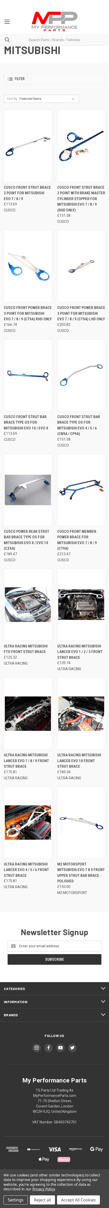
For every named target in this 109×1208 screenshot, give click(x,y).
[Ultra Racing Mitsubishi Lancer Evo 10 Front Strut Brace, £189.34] (81, 713)
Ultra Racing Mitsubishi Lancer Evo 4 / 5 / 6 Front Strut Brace (26, 870)
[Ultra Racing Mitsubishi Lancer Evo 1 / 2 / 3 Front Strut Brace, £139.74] (81, 605)
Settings (16, 1200)
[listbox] (48, 99)
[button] (54, 79)
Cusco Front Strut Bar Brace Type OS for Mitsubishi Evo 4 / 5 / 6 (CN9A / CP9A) (78, 425)
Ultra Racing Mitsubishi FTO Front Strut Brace (26, 649)
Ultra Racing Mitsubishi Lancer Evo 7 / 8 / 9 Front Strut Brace (26, 761)
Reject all (42, 1200)
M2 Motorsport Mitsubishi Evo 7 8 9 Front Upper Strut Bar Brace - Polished (81, 873)
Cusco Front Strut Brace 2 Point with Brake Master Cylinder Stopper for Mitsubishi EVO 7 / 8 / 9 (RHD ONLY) (81, 198)
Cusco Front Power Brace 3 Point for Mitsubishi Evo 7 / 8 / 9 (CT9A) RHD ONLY (28, 313)
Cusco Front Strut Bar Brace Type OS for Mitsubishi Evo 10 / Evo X (26, 422)
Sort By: (12, 99)
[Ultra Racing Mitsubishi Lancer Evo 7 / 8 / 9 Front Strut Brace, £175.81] (28, 713)
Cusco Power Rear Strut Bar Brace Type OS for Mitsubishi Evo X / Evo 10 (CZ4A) (26, 540)
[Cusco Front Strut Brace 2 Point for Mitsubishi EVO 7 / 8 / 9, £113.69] (28, 146)
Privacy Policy (43, 1189)
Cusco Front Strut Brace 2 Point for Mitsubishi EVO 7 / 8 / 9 (27, 193)
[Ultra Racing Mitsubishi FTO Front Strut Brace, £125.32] (28, 605)
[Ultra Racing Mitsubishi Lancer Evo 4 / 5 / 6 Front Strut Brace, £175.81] (28, 823)
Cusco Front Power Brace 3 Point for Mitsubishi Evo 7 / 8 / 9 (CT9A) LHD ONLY (81, 313)
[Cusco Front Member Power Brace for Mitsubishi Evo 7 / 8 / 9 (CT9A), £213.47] (81, 490)
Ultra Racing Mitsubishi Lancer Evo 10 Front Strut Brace (79, 761)
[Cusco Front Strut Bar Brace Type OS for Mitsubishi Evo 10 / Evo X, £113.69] (28, 375)
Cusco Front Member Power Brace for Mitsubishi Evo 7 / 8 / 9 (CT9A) (77, 540)
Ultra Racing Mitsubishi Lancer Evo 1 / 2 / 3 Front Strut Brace (79, 652)
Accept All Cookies (78, 1200)
